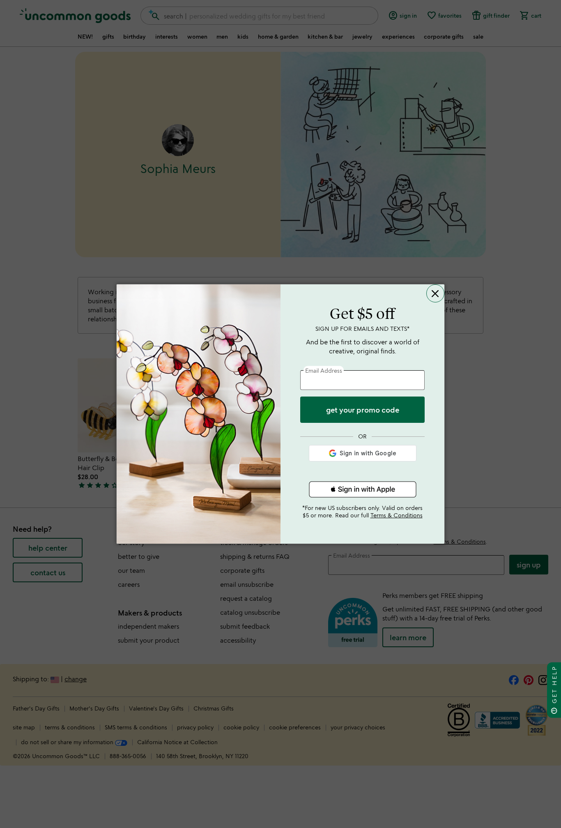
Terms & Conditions (396, 515)
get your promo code (362, 409)
